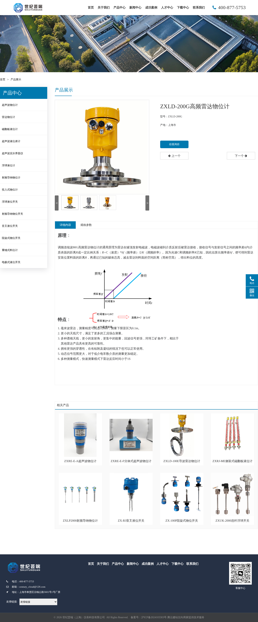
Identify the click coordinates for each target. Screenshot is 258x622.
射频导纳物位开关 (12, 213)
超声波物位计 (10, 105)
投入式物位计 (10, 189)
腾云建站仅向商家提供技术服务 (185, 617)
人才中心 (167, 7)
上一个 (176, 155)
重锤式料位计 (10, 250)
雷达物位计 (8, 117)
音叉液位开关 (10, 226)
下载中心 (183, 7)
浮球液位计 (8, 165)
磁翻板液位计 (10, 129)
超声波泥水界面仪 (12, 153)
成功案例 (151, 7)
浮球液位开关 (10, 201)
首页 (91, 7)
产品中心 (120, 7)
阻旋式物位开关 (11, 238)
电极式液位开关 (11, 262)
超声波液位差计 (11, 141)
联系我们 (199, 7)
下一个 (240, 155)
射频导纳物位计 (11, 177)
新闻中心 (135, 7)
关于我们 (104, 7)
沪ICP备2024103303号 (154, 617)
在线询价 (174, 144)
